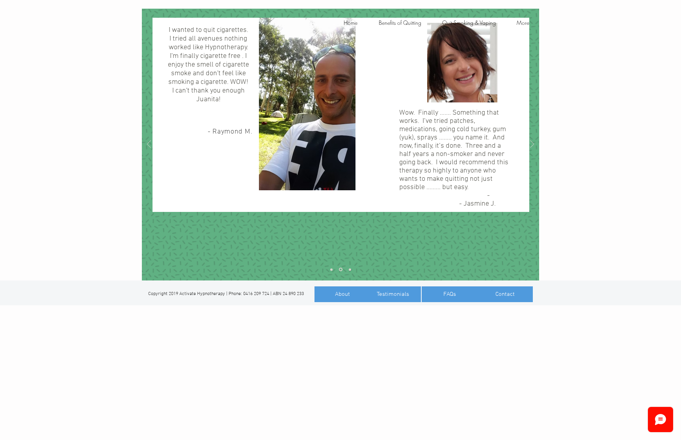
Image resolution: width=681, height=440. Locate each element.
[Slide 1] (331, 269)
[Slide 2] (340, 269)
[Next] (532, 144)
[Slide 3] (350, 269)
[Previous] (149, 144)
